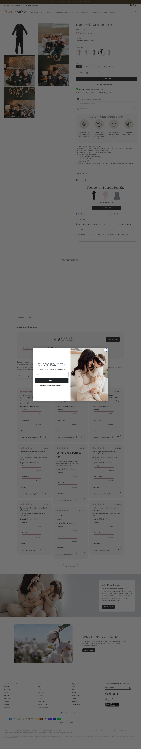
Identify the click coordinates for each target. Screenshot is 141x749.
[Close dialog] (105, 350)
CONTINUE (52, 380)
